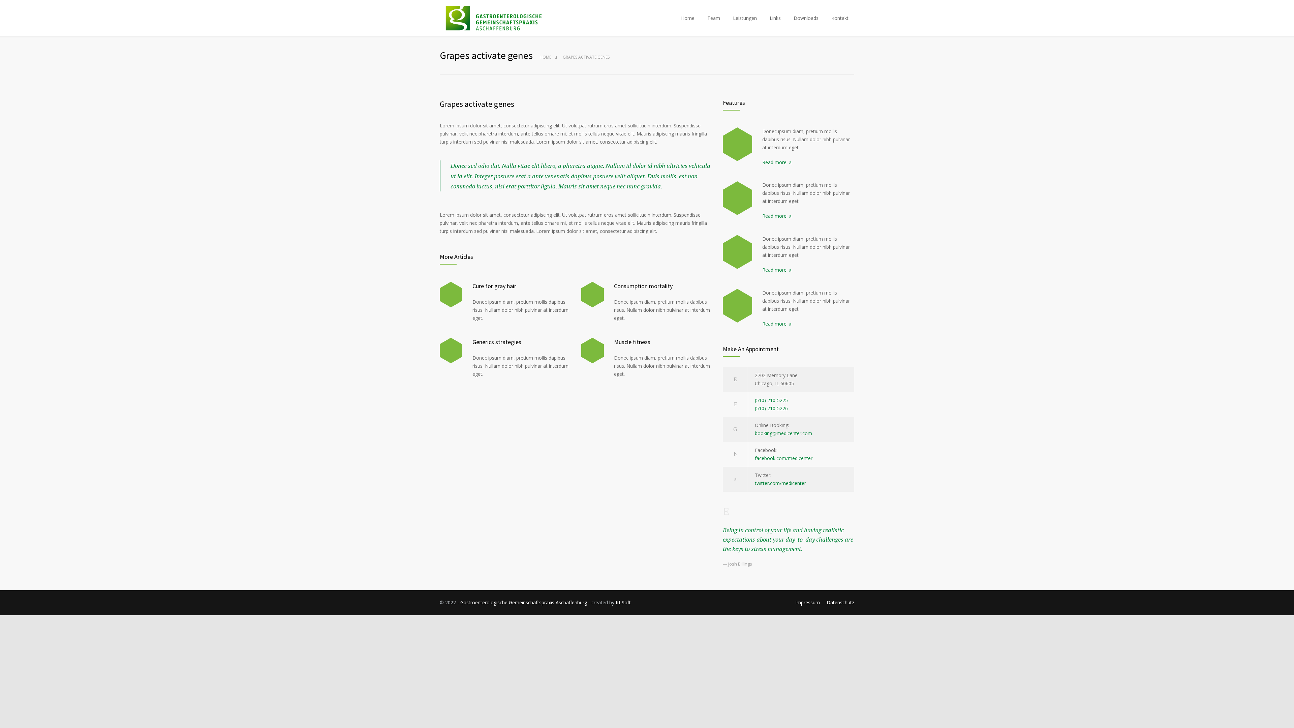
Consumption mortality (643, 286)
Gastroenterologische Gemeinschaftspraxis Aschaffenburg (523, 602)
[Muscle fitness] (592, 350)
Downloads (806, 18)
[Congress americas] (737, 251)
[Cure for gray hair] (451, 294)
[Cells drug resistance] (737, 198)
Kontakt (840, 18)
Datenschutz (840, 602)
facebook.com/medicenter (783, 458)
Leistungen (745, 18)
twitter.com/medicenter (780, 483)
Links (775, 18)
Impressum (807, 602)
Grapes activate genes (477, 104)
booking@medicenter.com (783, 433)
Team (713, 18)
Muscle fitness (632, 342)
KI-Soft (623, 602)
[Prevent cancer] (737, 305)
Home (688, 18)
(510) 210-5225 (771, 400)
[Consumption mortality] (592, 294)
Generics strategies (496, 342)
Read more (774, 162)
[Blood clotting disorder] (737, 144)
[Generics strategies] (451, 350)
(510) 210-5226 (771, 408)
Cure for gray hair (494, 286)
